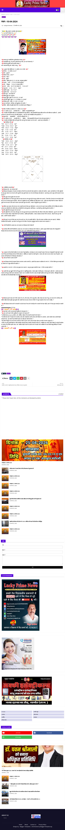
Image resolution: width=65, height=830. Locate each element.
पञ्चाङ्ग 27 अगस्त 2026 (15, 483)
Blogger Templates (25, 826)
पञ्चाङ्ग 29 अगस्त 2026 (15, 506)
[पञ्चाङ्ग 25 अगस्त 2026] (32, 450)
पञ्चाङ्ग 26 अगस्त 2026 (15, 491)
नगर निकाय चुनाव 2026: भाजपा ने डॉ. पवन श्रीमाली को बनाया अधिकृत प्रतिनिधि (17, 770)
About (26, 824)
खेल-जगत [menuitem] (36, 714)
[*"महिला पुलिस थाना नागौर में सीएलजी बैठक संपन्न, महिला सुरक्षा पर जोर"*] (5, 786)
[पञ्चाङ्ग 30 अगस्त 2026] (5, 531)
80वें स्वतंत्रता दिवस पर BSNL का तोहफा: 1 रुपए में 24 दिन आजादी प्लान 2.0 (25, 799)
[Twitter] (14, 378)
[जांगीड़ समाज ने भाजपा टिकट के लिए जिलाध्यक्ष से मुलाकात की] (5, 471)
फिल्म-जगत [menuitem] (4, 720)
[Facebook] (11, 378)
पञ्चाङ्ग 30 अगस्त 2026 (15, 529)
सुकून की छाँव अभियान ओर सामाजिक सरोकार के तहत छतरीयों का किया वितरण (25, 791)
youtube (18, 733)
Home (20, 824)
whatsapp (18, 737)
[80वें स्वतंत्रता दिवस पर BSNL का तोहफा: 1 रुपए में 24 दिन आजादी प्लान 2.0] (5, 801)
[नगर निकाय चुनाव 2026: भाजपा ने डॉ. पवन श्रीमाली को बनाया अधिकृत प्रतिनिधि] (32, 756)
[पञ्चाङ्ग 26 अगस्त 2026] (5, 493)
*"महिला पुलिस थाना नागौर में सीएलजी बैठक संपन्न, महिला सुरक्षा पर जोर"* (24, 784)
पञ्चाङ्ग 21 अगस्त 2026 (15, 776)
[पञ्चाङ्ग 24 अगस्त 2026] (5, 516)
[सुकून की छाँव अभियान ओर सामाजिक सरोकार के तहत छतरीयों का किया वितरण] (5, 794)
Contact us (33, 824)
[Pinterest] (21, 378)
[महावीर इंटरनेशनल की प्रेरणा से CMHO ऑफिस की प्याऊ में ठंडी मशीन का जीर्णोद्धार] (5, 524)
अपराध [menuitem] (3, 714)
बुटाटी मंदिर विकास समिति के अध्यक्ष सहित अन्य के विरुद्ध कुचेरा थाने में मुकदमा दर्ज (25, 498)
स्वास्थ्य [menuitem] (35, 717)
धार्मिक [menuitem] (3, 717)
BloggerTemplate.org (46, 826)
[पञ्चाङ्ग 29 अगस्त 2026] (5, 508)
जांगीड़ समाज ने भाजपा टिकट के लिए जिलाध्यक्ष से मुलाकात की (22, 468)
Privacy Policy (42, 824)
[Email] (24, 378)
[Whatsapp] (18, 378)
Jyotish (7, 14)
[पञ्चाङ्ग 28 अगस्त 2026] (5, 478)
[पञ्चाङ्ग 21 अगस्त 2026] (5, 778)
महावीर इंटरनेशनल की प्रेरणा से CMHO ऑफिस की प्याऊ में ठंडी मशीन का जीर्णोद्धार (26, 521)
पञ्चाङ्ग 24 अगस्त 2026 (15, 514)
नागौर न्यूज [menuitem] (36, 711)
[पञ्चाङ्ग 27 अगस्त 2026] (5, 486)
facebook (49, 733)
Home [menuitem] (3, 711)
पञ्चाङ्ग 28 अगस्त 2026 (15, 476)
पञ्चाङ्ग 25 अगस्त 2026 (7, 462)
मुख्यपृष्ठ (3, 14)
